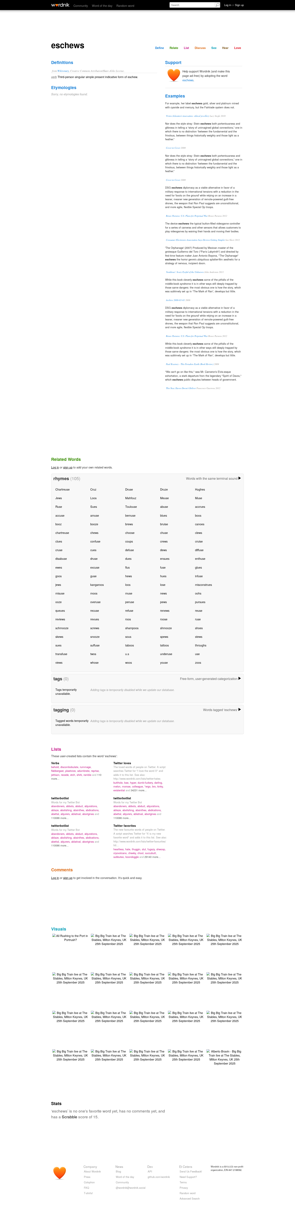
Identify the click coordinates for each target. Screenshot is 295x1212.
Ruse (58, 506)
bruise (164, 524)
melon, (117, 786)
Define (159, 48)
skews (59, 636)
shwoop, (161, 849)
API (150, 1171)
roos (128, 619)
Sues (93, 506)
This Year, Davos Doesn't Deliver (181, 388)
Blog (118, 1171)
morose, (127, 786)
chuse (164, 532)
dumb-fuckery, (146, 782)
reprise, (95, 771)
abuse (164, 506)
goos (58, 576)
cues (93, 550)
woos (128, 662)
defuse (129, 550)
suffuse (95, 645)
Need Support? (188, 1177)
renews (164, 610)
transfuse (61, 654)
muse (128, 593)
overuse (95, 602)
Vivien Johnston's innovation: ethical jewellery (187, 115)
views (58, 662)
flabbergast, (58, 771)
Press (87, 1177)
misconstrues (203, 584)
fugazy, (152, 849)
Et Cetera (185, 1166)
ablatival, (76, 814)
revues (94, 619)
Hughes (200, 489)
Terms (183, 1182)
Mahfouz (130, 498)
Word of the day (102, 5)
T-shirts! (88, 1193)
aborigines (88, 814)
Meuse (164, 498)
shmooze (166, 628)
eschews (187, 80)
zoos (198, 662)
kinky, (160, 786)
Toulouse (131, 506)
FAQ (86, 1188)
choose (129, 532)
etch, (73, 775)
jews (58, 584)
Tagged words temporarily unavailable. (71, 722)
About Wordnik (92, 1171)
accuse (59, 515)
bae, (127, 782)
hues (163, 576)
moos (93, 593)
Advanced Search (190, 1198)
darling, (158, 782)
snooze (95, 636)
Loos (93, 498)
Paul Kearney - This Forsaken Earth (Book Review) (190, 364)
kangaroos (97, 584)
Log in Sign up (234, 5)
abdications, (92, 810)
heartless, (119, 849)
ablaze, (55, 810)
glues (198, 567)
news (163, 593)
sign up (67, 467)
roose (163, 619)
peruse (129, 602)
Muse (198, 498)
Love (237, 48)
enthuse (200, 558)
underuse (166, 654)
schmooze (61, 628)
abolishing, (66, 810)
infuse (199, 576)
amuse (94, 515)
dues (128, 558)
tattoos (164, 645)
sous (128, 636)
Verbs (55, 763)
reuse (198, 610)
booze (94, 524)
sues (58, 645)
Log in (55, 467)
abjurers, (66, 814)
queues (60, 610)
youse (164, 662)
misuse (59, 593)
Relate (174, 48)
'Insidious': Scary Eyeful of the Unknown (185, 271)
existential (119, 790)
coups (129, 541)
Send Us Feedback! (191, 1171)
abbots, (70, 806)
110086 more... (60, 818)
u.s (127, 654)
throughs (200, 645)
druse (94, 558)
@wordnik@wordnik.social (130, 1188)
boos (198, 515)
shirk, (80, 775)
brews (129, 524)
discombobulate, (70, 767)
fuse (163, 567)
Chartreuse (62, 489)
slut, (145, 849)
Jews (58, 498)
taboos (129, 645)
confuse (95, 541)
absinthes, (79, 810)
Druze (164, 489)
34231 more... (139, 790)
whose (94, 662)
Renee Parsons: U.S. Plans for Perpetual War (187, 215)
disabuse (61, 558)
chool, (141, 853)
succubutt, (151, 853)
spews (164, 636)
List (186, 48)
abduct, (79, 806)
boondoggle (132, 857)
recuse (94, 610)
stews (198, 636)
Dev (150, 1166)
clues (58, 541)
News (119, 1166)
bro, (154, 786)
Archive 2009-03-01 (175, 300)
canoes (199, 524)
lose (162, 584)
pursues (200, 602)
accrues (200, 506)
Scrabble (69, 1116)
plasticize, (71, 771)
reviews (60, 619)
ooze (58, 602)
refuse (129, 610)
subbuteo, (119, 857)
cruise (199, 541)
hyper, (134, 782)
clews (198, 532)
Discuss (200, 48)
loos (127, 584)
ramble (87, 775)
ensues (164, 558)
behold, (55, 767)
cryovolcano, (120, 853)
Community (80, 5)
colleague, (138, 786)
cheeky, (132, 853)
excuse (94, 567)
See (214, 48)
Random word (125, 5)
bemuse (130, 515)
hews (128, 576)
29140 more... (152, 857)
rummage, (86, 767)
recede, (65, 775)
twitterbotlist (60, 798)
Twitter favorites (124, 826)
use (197, 654)
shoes (199, 628)
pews (163, 602)
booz (58, 524)
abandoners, (58, 806)
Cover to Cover (173, 147)
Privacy (184, 1188)
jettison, (56, 775)
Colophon (89, 1182)
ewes (58, 567)
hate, (128, 849)
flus (127, 567)
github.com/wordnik (159, 1177)
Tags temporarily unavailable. (66, 691)
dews (163, 550)
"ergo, (148, 786)
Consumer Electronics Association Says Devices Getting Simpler (195, 239)
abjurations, (91, 806)
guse (93, 576)
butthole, (118, 782)
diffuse (199, 550)
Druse (129, 489)
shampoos (131, 628)
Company (90, 1166)
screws (94, 628)
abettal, (56, 814)
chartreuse (62, 532)
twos (93, 654)
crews (164, 541)
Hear (225, 48)
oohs (198, 593)
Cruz (93, 489)
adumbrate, (84, 771)
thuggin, (137, 849)
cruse (58, 550)
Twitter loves (122, 763)
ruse (198, 619)
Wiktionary (63, 70)
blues (163, 515)
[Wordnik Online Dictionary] (60, 5)
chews (94, 532)
